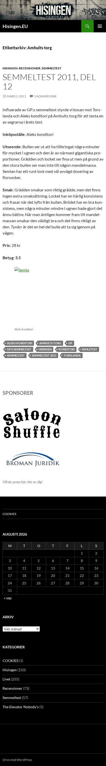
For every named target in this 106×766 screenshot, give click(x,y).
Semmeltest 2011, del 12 (49, 81)
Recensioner (29, 68)
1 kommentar (45, 96)
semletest (89, 349)
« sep (8, 598)
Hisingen (10, 68)
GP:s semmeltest (19, 349)
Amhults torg (50, 343)
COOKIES (9, 514)
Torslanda (72, 355)
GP (70, 343)
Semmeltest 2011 (44, 355)
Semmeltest (51, 68)
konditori (67, 349)
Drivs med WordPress (17, 760)
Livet (6, 679)
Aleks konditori (19, 343)
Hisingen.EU (15, 26)
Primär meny (100, 26)
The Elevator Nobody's (21, 707)
